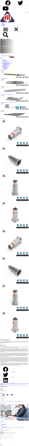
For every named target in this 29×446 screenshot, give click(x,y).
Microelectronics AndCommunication (6, 65)
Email (1, 402)
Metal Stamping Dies (2, 118)
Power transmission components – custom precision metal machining (8, 102)
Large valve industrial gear (3, 78)
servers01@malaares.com (3, 403)
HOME (2, 23)
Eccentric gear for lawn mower (3, 86)
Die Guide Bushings (2, 110)
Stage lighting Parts (5, 69)
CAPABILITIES (4, 24)
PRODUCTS (4, 55)
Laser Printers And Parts (6, 67)
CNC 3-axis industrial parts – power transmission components (7, 94)
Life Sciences (3, 61)
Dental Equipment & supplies (6, 64)
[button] (14, 29)
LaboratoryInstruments (5, 62)
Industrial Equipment (9, 55)
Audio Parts (4, 68)
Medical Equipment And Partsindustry (6, 63)
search (7, 38)
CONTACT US (3, 25)
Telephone (1, 390)
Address (1, 389)
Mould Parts (4, 60)
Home (1, 55)
